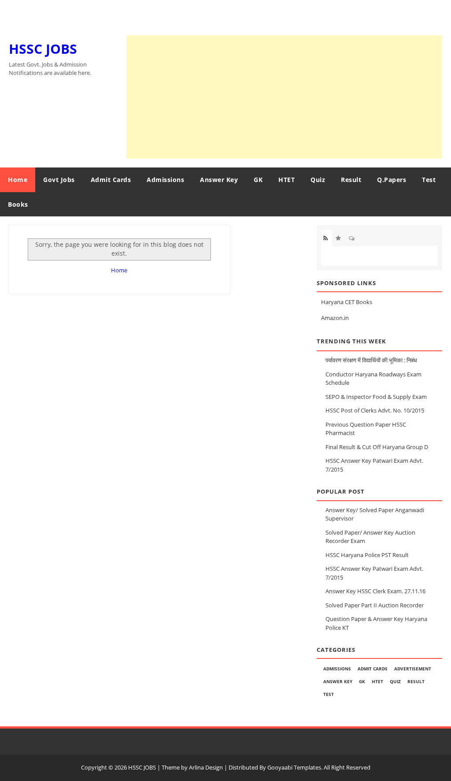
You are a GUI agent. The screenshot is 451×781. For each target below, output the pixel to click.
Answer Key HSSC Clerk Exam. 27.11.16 (375, 591)
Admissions (165, 179)
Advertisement (412, 669)
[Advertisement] (284, 97)
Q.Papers (391, 179)
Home (17, 179)
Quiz (318, 179)
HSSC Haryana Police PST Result (367, 555)
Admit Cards (111, 179)
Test (429, 179)
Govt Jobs (59, 179)
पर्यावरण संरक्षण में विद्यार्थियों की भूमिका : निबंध (371, 360)
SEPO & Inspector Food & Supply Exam (376, 397)
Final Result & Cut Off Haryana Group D (376, 447)
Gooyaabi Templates (294, 767)
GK (258, 179)
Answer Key (219, 179)
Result (351, 179)
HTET (286, 179)
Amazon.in (335, 318)
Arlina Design (206, 767)
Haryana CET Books (346, 302)
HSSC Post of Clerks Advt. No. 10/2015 (374, 410)
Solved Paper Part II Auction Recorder (374, 605)
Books (18, 204)
